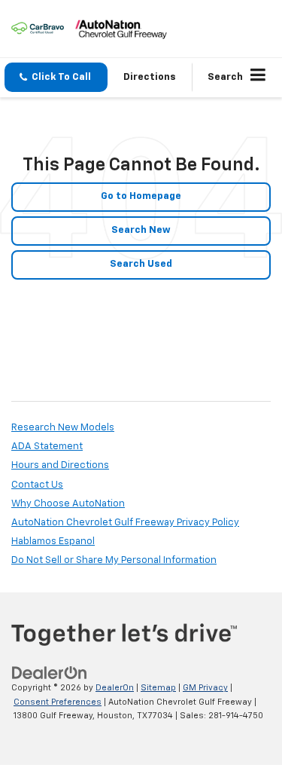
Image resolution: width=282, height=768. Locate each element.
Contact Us (37, 485)
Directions (149, 77)
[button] (56, 77)
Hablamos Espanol (53, 541)
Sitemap (158, 688)
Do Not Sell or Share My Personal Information (114, 560)
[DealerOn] (49, 673)
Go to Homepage (141, 196)
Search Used (141, 264)
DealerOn (115, 688)
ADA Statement (47, 446)
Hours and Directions (60, 465)
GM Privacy (205, 688)
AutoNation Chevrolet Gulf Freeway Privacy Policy (125, 523)
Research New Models (62, 428)
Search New (141, 230)
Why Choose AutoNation (68, 504)
